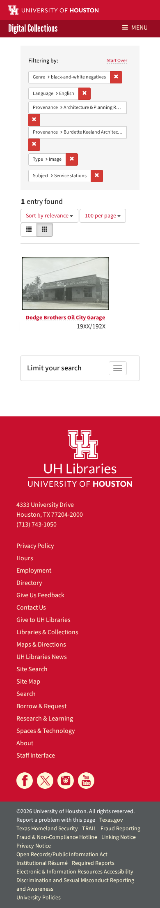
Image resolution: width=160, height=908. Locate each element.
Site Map (28, 681)
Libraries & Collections (47, 632)
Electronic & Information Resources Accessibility (74, 872)
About (24, 743)
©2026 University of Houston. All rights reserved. (75, 811)
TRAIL (89, 829)
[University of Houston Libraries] (80, 458)
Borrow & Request (41, 706)
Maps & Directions (41, 644)
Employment (33, 570)
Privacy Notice (33, 846)
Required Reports (93, 863)
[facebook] (24, 780)
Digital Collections (32, 28)
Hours (24, 558)
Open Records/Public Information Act (61, 854)
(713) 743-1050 (36, 524)
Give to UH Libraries (43, 619)
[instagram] (65, 780)
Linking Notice (118, 837)
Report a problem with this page (55, 820)
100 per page (101, 216)
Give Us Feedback (40, 595)
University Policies (38, 898)
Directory (29, 582)
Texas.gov (111, 820)
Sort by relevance (48, 216)
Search (26, 693)
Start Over (117, 60)
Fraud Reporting (120, 829)
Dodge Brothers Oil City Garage (65, 318)
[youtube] (86, 780)
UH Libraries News (41, 656)
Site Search (32, 669)
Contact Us (31, 607)
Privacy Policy (35, 545)
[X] (45, 780)
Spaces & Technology (45, 730)
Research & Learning (44, 718)
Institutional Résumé (42, 863)
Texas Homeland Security (47, 829)
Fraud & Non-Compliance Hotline (56, 837)
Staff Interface (35, 755)
